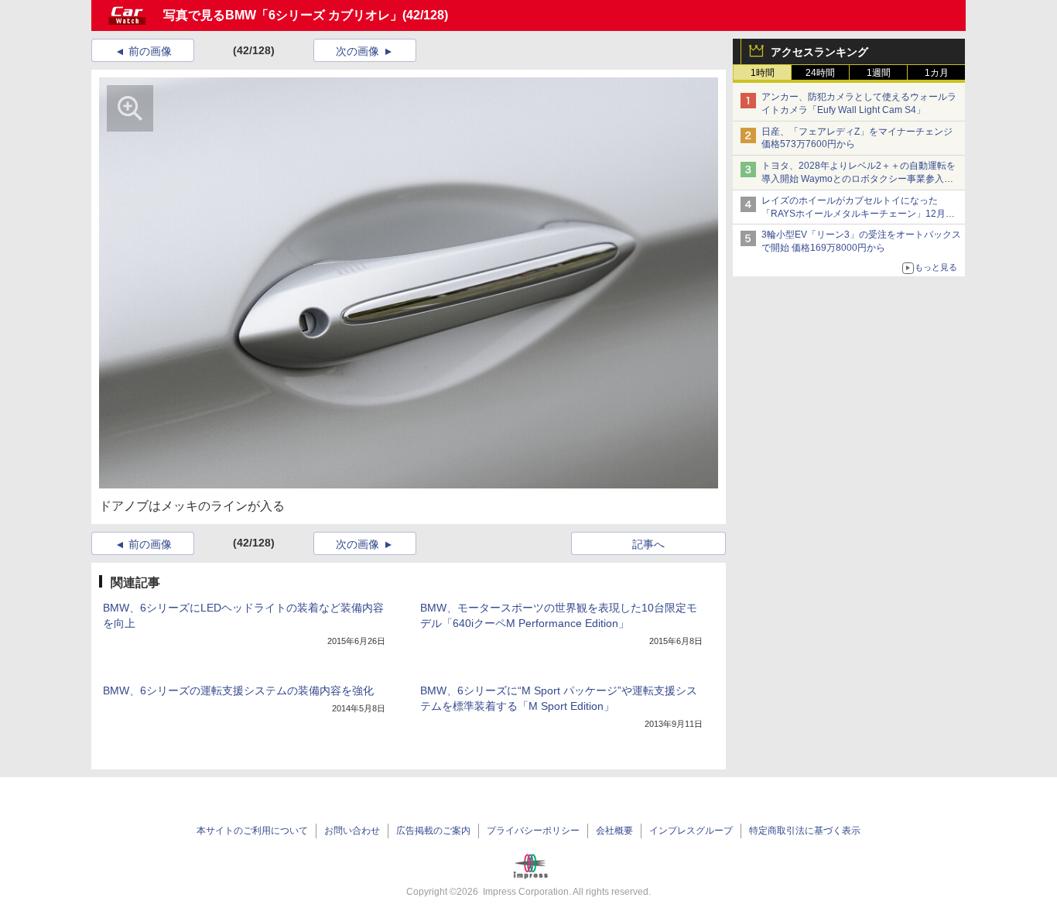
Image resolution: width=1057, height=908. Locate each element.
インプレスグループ (691, 830)
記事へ (648, 544)
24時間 (820, 72)
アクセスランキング (819, 52)
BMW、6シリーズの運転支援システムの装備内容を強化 (238, 690)
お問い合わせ (352, 830)
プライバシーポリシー (533, 830)
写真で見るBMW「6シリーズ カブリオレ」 (282, 15)
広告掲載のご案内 (433, 830)
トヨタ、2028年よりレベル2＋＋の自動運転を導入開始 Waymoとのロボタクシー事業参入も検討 (858, 178)
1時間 (763, 72)
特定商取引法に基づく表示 (804, 830)
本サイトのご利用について (252, 830)
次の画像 (357, 51)
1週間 (879, 72)
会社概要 (614, 830)
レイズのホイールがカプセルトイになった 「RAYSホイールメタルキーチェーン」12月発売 (858, 213)
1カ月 (937, 72)
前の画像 (150, 51)
